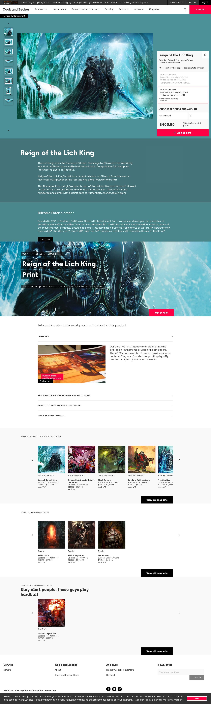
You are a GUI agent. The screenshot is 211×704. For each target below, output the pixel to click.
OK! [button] (197, 698)
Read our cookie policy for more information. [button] (158, 699)
